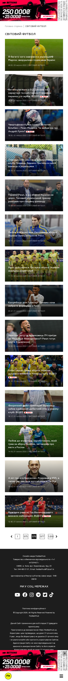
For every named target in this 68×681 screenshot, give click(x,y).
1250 (50, 537)
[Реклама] (34, 10)
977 (42, 537)
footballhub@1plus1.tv (45, 569)
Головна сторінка (13, 26)
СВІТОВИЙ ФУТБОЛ (35, 26)
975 (26, 537)
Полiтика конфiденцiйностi (34, 608)
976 (34, 537)
